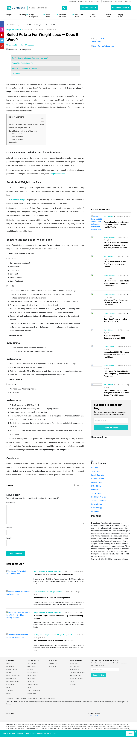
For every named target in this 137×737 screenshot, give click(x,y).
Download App (82, 1)
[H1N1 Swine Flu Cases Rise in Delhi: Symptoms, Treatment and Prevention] (96, 367)
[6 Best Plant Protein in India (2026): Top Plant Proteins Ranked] (96, 258)
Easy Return (10, 698)
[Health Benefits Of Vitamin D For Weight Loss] (18, 593)
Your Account (96, 493)
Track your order (20, 698)
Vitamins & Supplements (77, 672)
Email (9, 538)
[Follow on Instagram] (2, 29)
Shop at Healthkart (119, 7)
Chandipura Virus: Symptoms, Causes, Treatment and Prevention (115, 302)
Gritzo (8, 687)
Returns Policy (96, 482)
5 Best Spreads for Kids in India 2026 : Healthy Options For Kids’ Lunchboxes (117, 283)
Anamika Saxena (102, 39)
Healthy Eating (38, 635)
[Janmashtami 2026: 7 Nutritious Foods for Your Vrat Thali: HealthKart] (96, 348)
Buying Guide (120, 16)
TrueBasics (9, 690)
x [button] (135, 732)
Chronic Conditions (93, 16)
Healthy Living (74, 663)
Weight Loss (52, 666)
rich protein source (57, 174)
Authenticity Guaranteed (47, 698)
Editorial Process (96, 42)
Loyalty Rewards (97, 475)
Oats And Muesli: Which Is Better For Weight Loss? (54, 641)
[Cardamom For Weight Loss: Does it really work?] (18, 572)
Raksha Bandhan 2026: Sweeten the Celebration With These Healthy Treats (116, 224)
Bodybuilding (21, 15)
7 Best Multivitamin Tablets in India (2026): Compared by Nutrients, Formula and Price (116, 245)
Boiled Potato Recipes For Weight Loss (26, 68)
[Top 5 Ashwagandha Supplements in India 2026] (96, 331)
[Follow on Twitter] (2, 40)
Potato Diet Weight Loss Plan (23, 63)
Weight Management (33, 16)
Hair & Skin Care (75, 666)
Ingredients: (19, 134)
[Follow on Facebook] (2, 24)
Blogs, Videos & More (13, 675)
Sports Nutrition (75, 669)
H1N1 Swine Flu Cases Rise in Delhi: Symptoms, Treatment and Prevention (117, 373)
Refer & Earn (72, 1)
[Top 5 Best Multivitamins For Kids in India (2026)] (96, 315)
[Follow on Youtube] (2, 46)
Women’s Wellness (62, 16)
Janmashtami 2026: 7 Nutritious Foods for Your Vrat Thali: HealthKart (116, 354)
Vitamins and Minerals (41, 592)
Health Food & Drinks (76, 678)
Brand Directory (11, 678)
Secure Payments (32, 698)
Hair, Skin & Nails (79, 16)
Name (9, 528)
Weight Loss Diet (12, 45)
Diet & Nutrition (49, 16)
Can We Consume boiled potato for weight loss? (30, 58)
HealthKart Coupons (98, 497)
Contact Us (127, 1)
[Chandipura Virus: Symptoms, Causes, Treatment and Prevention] (96, 296)
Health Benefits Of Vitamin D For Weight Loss (52, 598)
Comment (10, 502)
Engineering (95, 511)
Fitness (72, 681)
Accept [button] (130, 733)
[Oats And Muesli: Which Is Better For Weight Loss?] (18, 636)
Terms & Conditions (98, 501)
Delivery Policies (97, 479)
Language (9, 15)
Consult (8, 672)
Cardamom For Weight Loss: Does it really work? (53, 574)
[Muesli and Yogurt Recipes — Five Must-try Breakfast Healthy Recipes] (18, 615)
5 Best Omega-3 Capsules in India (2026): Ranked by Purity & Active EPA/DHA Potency (116, 392)
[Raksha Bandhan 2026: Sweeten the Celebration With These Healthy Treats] (96, 223)
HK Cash (94, 468)
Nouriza (8, 693)
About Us (9, 663)
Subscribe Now (111, 428)
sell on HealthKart (33, 684)
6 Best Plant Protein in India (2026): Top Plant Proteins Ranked (115, 264)
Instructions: (19, 136)
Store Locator (96, 471)
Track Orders (118, 1)
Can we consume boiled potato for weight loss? (26, 124)
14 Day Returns (107, 1)
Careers (30, 687)
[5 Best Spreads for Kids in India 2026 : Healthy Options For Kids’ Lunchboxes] (96, 277)
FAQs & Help (96, 486)
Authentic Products (94, 1)
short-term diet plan (18, 200)
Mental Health (108, 16)
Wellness (72, 684)
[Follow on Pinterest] (2, 35)
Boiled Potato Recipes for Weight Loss (23, 131)
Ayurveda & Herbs (75, 675)
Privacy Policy (96, 504)
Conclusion (16, 74)
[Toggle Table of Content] (41, 119)
